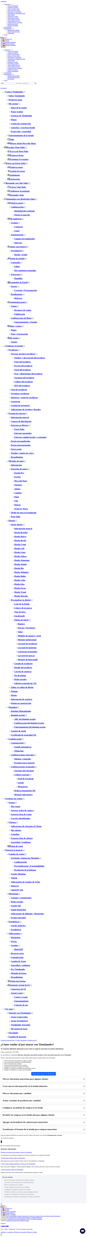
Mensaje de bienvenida (28, 659)
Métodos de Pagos (19, 973)
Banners (21, 624)
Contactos (18, 227)
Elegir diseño (16, 524)
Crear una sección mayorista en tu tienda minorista (19, 1182)
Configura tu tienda (12, 7)
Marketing (13, 894)
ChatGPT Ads (17, 890)
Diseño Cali (19, 548)
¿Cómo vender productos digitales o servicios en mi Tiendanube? (18, 1164)
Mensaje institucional (27, 640)
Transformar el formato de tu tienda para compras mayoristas (22, 1196)
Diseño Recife (20, 540)
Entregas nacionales (23, 433)
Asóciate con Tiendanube (20, 1013)
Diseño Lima (19, 552)
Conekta (18, 493)
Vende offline (11, 15)
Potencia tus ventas (12, 24)
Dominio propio (18, 715)
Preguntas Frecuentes (19, 159)
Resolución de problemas (25, 870)
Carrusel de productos (27, 644)
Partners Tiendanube (12, 25)
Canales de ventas (16, 854)
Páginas (14, 691)
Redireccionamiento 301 (24, 790)
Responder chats (17, 195)
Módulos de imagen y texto (29, 636)
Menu (4, 47)
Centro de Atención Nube (7, 1040)
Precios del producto (23, 366)
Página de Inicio (21, 620)
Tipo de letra (20, 612)
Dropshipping (17, 457)
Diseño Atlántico (21, 572)
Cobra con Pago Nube (13, 9)
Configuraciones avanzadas (14, 22)
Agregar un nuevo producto (23, 354)
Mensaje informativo (23, 794)
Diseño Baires (20, 536)
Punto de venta (16, 846)
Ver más (9, 1009)
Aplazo (17, 489)
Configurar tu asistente (20, 191)
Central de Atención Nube (13, 1220)
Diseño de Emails (17, 258)
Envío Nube (19, 429)
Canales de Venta (18, 961)
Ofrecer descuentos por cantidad (13, 1185)
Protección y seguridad (21, 131)
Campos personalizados (24, 239)
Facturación (14, 179)
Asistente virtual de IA (20, 985)
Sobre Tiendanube (17, 96)
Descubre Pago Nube (16, 147)
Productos (13, 350)
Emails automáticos (22, 747)
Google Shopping (18, 874)
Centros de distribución (21, 421)
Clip (16, 501)
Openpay (18, 485)
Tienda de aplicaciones (13, 31)
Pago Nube (15, 516)
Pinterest (15, 886)
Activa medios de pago (13, 19)
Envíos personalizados (20, 441)
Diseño (12, 520)
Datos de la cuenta (19, 108)
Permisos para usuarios (24, 763)
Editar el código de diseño (22, 687)
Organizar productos (20, 393)
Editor (17, 266)
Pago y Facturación (19, 334)
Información (16, 465)
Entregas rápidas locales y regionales (30, 437)
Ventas (14, 306)
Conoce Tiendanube (12, 6)
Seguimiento (14, 175)
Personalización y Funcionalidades (29, 866)
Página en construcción (21, 703)
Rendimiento (16, 294)
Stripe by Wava (21, 509)
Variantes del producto (24, 378)
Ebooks (24, 1217)
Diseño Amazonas (22, 560)
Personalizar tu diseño (20, 600)
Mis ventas (15, 806)
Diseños (19, 1216)
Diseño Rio (19, 568)
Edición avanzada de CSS (25, 683)
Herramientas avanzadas (25, 270)
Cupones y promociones (21, 898)
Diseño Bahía (20, 576)
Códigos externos (21, 775)
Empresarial (57, 1216)
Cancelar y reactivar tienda (23, 127)
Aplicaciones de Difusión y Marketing (27, 914)
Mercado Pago (20, 481)
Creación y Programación (25, 290)
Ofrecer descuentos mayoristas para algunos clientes (19, 1180)
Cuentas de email (18, 731)
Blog (8, 1217)
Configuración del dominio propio (29, 723)
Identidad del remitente (24, 211)
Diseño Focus (20, 588)
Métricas (18, 298)
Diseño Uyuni (20, 544)
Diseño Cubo (19, 580)
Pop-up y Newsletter (26, 628)
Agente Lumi (16, 993)
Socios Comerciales (19, 1017)
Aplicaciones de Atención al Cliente (26, 826)
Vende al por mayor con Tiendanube (43, 1074)
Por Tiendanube (18, 969)
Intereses (18, 243)
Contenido (15, 262)
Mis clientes (16, 830)
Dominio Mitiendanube (21, 711)
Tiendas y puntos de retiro (22, 453)
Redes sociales (20, 679)
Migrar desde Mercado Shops (23, 143)
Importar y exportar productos (24, 397)
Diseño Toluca (20, 556)
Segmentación (17, 235)
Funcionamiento (21, 1001)
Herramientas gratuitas (13, 30)
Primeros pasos (15, 100)
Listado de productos (23, 663)
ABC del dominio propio (25, 719)
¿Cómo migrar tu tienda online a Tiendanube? (13, 1158)
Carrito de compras (22, 671)
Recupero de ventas (22, 310)
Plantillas (18, 278)
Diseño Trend (20, 592)
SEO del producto (22, 385)
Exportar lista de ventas (21, 814)
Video (20, 632)
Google (21, 783)
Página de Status (24, 1220)
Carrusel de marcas (26, 655)
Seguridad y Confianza (21, 842)
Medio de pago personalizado (23, 513)
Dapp (16, 497)
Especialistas (10, 33)
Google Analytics (18, 925)
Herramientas (8, 28)
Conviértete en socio (12, 1219)
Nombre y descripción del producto (29, 358)
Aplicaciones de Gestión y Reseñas (26, 409)
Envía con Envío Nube (13, 10)
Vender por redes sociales (47, 1216)
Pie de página (20, 675)
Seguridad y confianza (20, 965)
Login (5, 34)
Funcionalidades (12, 1216)
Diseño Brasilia (21, 532)
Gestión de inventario (20, 405)
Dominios (13, 707)
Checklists (34, 1217)
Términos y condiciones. (7, 1232)
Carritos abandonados (20, 818)
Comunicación (17, 743)
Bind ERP (18, 949)
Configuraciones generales (22, 755)
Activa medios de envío (13, 21)
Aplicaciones (14, 933)
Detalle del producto (23, 667)
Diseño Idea (19, 584)
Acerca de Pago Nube (19, 151)
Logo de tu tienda (21, 604)
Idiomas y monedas (22, 759)
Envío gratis (16, 449)
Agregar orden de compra (22, 810)
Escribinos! (4, 88)
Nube (12, 139)
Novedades (13, 1033)
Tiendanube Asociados (20, 1025)
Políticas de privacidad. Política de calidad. (25, 1232)
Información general (20, 417)
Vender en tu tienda (34, 1216)
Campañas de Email (18, 282)
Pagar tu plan (17, 112)
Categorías (7, 4)
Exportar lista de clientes (22, 838)
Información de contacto (21, 699)
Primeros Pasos (17, 155)
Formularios (16, 251)
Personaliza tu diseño (13, 18)
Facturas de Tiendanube (21, 116)
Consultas (15, 834)
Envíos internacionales (21, 445)
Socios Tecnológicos (19, 1021)
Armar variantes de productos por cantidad (16, 1187)
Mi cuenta (13, 104)
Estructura (15, 274)
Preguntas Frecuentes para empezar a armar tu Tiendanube (16, 1152)
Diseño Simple (20, 564)
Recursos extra (17, 953)
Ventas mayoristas (18, 981)
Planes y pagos (15, 326)
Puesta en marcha (22, 215)
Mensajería (23, 787)
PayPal (17, 477)
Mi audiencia (15, 219)
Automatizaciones (17, 302)
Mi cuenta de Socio (19, 1029)
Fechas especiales (18, 918)
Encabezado (19, 616)
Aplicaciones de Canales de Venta (25, 882)
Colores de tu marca (23, 608)
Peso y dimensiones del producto (28, 374)
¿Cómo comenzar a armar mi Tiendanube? (12, 1169)
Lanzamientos (8, 27)
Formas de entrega (17, 413)
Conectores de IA (18, 989)
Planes (14, 120)
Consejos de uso (21, 1005)
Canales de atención (17, 1037)
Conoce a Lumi (21, 997)
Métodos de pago (16, 461)
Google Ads (16, 906)
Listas (16, 231)
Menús (14, 695)
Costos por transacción (21, 123)
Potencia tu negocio (13, 850)
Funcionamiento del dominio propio (30, 727)
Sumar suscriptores (18, 247)
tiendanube (4, 1)
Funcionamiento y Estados (25, 322)
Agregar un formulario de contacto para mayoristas (19, 1194)
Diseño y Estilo (20, 255)
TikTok (14, 878)
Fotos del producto (22, 362)
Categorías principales (27, 651)
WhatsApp (19, 751)
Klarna (17, 505)
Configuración (17, 207)
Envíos (14, 286)
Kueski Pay (19, 473)
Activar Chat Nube (18, 187)
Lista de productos (19, 389)
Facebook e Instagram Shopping (25, 858)
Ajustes (14, 342)
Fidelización (19, 314)
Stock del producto (22, 370)
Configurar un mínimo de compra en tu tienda (17, 1189)
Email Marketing (18, 910)
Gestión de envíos (17, 171)
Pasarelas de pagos (19, 469)
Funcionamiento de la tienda (21, 135)
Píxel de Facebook (26, 779)
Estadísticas (14, 922)
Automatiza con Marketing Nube (16, 13)
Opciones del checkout (24, 771)
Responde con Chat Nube (14, 12)
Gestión (14, 223)
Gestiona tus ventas (12, 16)
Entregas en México (19, 425)
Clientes (12, 822)
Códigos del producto (23, 382)
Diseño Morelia (21, 596)
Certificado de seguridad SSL (24, 735)
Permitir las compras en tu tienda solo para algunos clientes (21, 1192)
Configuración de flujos (21, 318)
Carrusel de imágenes (27, 648)
